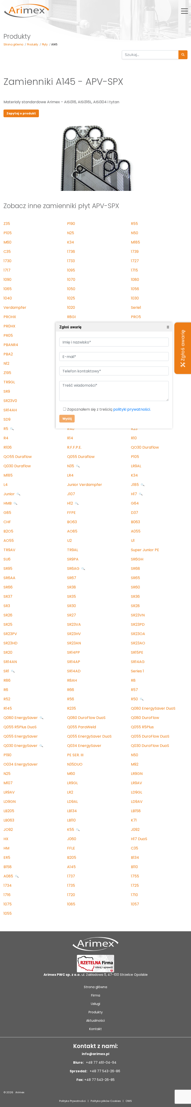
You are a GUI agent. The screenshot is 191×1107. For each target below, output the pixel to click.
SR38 (71, 587)
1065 (7, 289)
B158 (7, 867)
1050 (71, 289)
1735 (71, 885)
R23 (134, 428)
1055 (7, 913)
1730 (7, 261)
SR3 (6, 606)
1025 (71, 298)
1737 (71, 876)
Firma (95, 995)
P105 (7, 233)
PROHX (9, 317)
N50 (134, 233)
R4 (5, 438)
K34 (70, 242)
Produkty (96, 1012)
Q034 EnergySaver (84, 745)
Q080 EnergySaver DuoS (153, 708)
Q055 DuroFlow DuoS (150, 736)
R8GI (71, 317)
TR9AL (72, 550)
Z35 (6, 223)
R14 (70, 438)
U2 (69, 540)
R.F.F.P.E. (74, 447)
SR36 (135, 596)
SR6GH (137, 559)
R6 (5, 689)
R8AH (72, 680)
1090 (7, 279)
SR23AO (138, 643)
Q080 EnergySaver (21, 717)
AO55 (8, 540)
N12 (6, 363)
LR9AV (136, 783)
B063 (135, 522)
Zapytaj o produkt (21, 113)
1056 (135, 289)
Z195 (7, 372)
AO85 (72, 531)
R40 (70, 428)
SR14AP (73, 661)
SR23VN (138, 615)
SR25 (7, 624)
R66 (70, 689)
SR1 (6, 671)
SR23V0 (10, 400)
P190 (71, 223)
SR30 (71, 606)
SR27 (71, 615)
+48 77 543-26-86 (104, 1071)
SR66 (8, 587)
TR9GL (9, 382)
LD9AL (72, 801)
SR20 (7, 652)
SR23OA (138, 633)
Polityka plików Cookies (106, 1101)
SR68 (135, 568)
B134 (135, 857)
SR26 (7, 615)
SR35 (71, 596)
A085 (8, 876)
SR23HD (10, 643)
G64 (135, 503)
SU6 (6, 559)
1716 (6, 894)
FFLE (71, 848)
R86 (6, 680)
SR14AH (10, 410)
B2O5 (8, 531)
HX (5, 839)
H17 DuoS (139, 839)
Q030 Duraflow (17, 466)
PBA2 (8, 354)
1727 (135, 261)
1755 (135, 876)
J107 (71, 494)
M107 (8, 783)
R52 (6, 699)
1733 (71, 261)
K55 (71, 829)
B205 (71, 857)
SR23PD (138, 624)
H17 (134, 494)
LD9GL (136, 792)
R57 (134, 689)
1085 (71, 904)
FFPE (71, 512)
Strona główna (95, 987)
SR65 (135, 578)
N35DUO (74, 764)
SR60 (135, 587)
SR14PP (73, 652)
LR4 (70, 475)
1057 (135, 904)
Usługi (95, 1003)
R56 (70, 699)
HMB (8, 503)
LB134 (72, 811)
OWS (129, 1101)
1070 (71, 279)
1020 (71, 307)
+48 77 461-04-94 (100, 1062)
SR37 (7, 596)
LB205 (8, 811)
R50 (135, 699)
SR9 (6, 391)
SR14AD (74, 671)
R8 (133, 680)
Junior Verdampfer (84, 484)
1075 (7, 904)
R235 (71, 708)
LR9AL (136, 466)
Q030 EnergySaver (20, 745)
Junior (9, 494)
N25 (70, 233)
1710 (134, 894)
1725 (135, 885)
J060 (71, 839)
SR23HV (74, 633)
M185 (135, 242)
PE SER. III (75, 755)
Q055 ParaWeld (81, 727)
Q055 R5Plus (142, 727)
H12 (70, 503)
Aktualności (95, 1020)
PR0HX (9, 326)
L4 (5, 484)
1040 (7, 298)
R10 (134, 438)
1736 (71, 251)
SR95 (7, 568)
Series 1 (137, 671)
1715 (134, 270)
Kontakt (95, 1029)
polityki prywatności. (131, 409)
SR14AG (138, 661)
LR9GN (137, 773)
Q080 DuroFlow (145, 717)
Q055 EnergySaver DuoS (89, 736)
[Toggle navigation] (184, 10)
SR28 (135, 606)
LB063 (8, 820)
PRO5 (136, 317)
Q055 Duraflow (81, 456)
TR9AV (9, 550)
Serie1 (136, 307)
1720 (71, 894)
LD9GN (9, 801)
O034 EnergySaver (20, 764)
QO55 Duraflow (17, 456)
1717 (6, 270)
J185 (135, 484)
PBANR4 (10, 344)
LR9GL (72, 783)
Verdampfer (14, 307)
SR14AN (10, 661)
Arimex (19, 1092)
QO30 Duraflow (145, 447)
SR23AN (74, 643)
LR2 (70, 792)
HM (6, 848)
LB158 (136, 811)
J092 (135, 829)
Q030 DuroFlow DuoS (150, 745)
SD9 (6, 419)
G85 (7, 512)
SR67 (71, 578)
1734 (7, 885)
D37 (134, 512)
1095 (71, 270)
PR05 (8, 335)
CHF (7, 522)
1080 (135, 279)
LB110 (71, 820)
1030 (135, 298)
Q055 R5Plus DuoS (20, 727)
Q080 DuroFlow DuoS (86, 717)
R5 (6, 428)
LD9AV (137, 801)
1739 (135, 251)
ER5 (6, 857)
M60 (7, 242)
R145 (7, 708)
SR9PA (72, 559)
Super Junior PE (145, 550)
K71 (134, 820)
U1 (133, 540)
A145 (71, 867)
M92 (134, 764)
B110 (134, 867)
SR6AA (9, 578)
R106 (7, 447)
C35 (7, 251)
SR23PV (10, 633)
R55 (134, 223)
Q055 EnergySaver (20, 736)
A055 (135, 531)
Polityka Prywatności (72, 1101)
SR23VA (74, 624)
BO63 (72, 522)
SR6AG (73, 568)
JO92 (8, 829)
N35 (71, 466)
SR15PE (137, 652)
